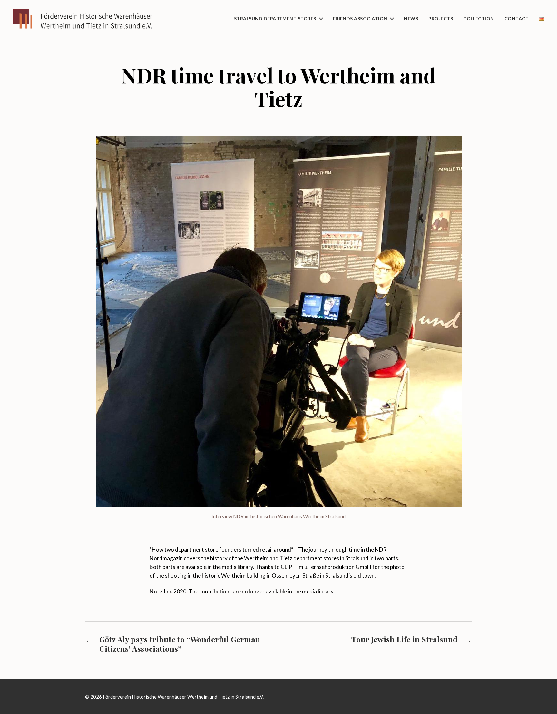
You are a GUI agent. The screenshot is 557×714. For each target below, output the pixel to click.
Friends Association (360, 18)
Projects (440, 18)
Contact (516, 18)
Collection (478, 18)
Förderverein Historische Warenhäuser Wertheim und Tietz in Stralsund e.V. (183, 696)
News (411, 18)
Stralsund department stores (275, 18)
